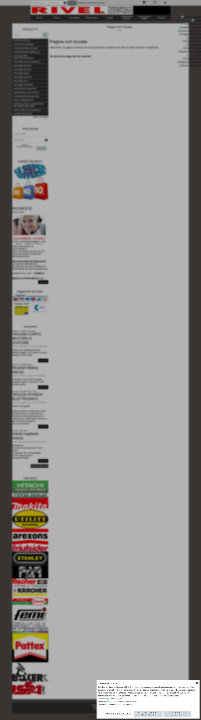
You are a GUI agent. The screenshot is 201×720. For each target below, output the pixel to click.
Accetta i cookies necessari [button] (148, 714)
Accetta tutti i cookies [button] (177, 714)
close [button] (197, 683)
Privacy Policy (116, 699)
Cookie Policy (103, 699)
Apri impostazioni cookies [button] (118, 714)
